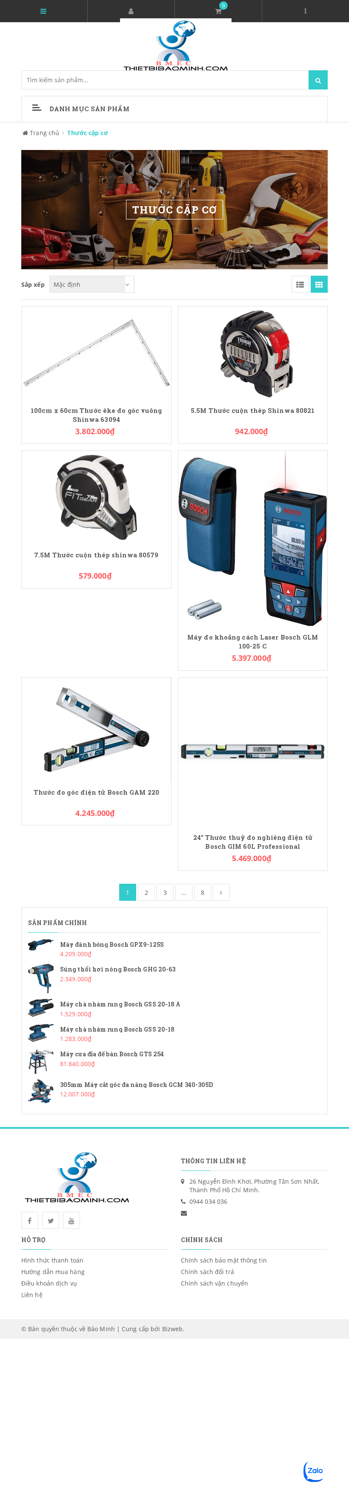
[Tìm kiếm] (318, 79)
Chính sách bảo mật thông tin (224, 1260)
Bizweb (172, 1329)
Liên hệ (32, 1295)
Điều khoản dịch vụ (49, 1283)
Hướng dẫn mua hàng (53, 1272)
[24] (253, 751)
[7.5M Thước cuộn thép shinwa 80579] (96, 497)
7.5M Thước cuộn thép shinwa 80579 (96, 555)
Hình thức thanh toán (52, 1260)
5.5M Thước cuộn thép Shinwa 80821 (253, 410)
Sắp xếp (33, 284)
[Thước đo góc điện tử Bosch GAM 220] (96, 729)
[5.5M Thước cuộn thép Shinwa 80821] (253, 352)
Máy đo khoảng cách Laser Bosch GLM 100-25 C (252, 642)
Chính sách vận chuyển (214, 1283)
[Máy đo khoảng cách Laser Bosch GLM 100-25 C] (252, 538)
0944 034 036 (208, 1201)
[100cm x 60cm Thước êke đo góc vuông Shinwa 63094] (96, 352)
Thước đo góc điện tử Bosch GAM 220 (96, 792)
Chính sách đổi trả (207, 1272)
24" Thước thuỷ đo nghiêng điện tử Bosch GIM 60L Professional (252, 842)
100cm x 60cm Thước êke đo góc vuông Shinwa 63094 (96, 415)
